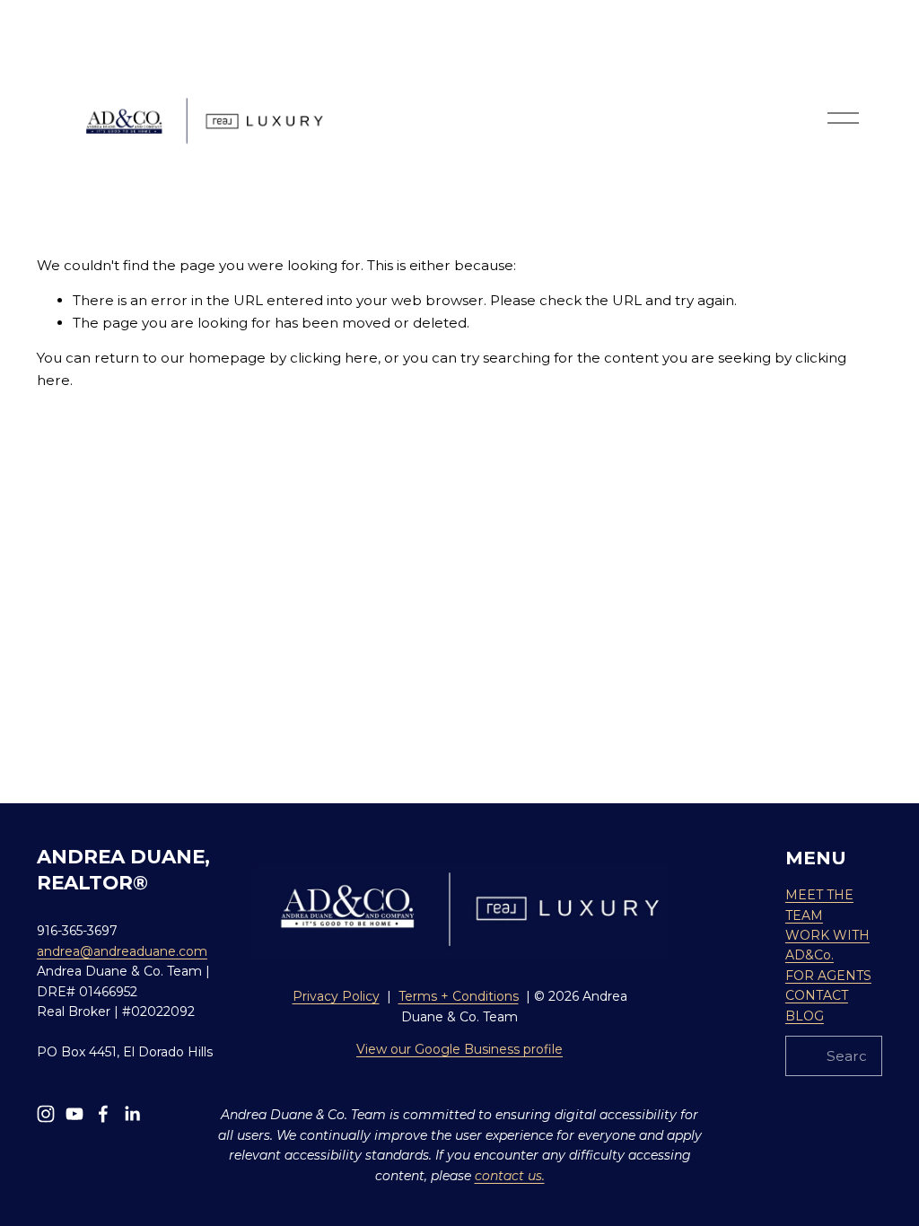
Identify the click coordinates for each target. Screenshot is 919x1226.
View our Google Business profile (459, 1049)
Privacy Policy (336, 996)
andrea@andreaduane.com (122, 951)
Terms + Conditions (458, 996)
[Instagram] (46, 1114)
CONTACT (816, 995)
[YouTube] (74, 1114)
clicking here (334, 357)
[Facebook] (103, 1114)
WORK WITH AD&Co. (827, 945)
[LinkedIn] (132, 1114)
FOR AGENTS (828, 976)
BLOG (804, 1016)
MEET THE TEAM (819, 905)
